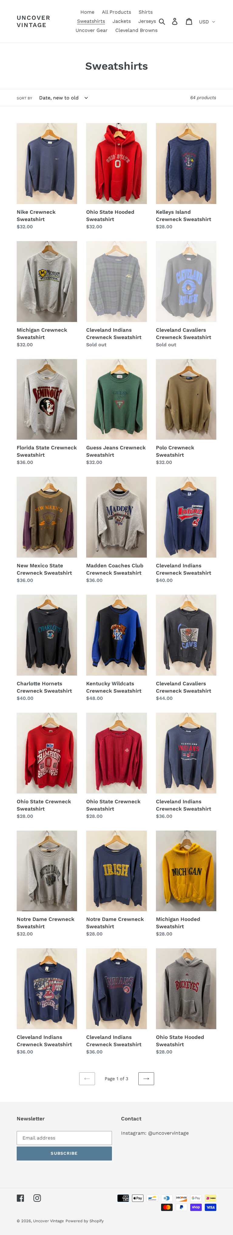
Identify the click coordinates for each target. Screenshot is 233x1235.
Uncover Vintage (34, 21)
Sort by (24, 98)
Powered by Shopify (85, 1221)
